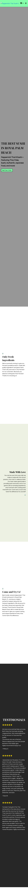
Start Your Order (7, 170)
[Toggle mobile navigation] (25, 3)
